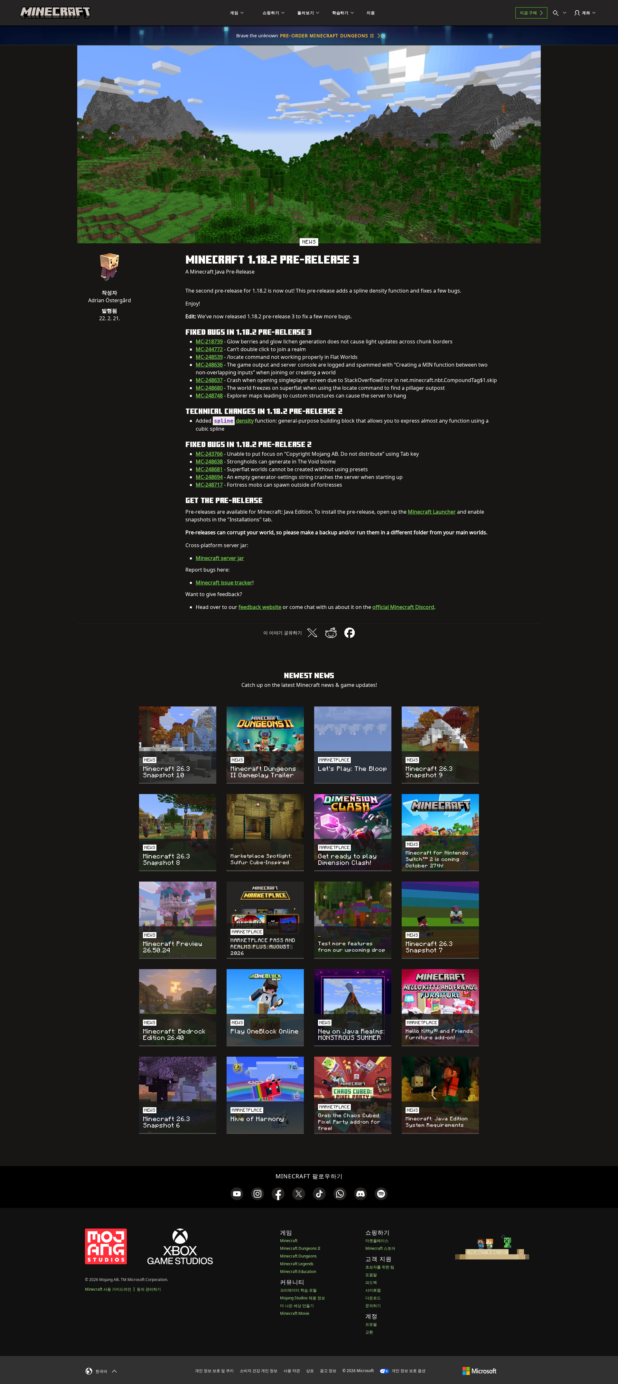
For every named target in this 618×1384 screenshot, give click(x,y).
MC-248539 (209, 356)
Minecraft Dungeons (298, 1256)
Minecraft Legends (297, 1264)
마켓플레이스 (377, 1240)
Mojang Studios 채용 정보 (302, 1298)
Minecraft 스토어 (380, 1248)
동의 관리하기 (149, 1289)
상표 (310, 1370)
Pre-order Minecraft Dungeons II (327, 36)
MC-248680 (209, 387)
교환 (369, 1332)
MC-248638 (209, 461)
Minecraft (288, 1240)
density (234, 420)
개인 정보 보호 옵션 (408, 1370)
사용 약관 (292, 1370)
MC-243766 (209, 453)
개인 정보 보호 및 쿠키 (214, 1370)
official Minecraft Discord (403, 607)
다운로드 (373, 1298)
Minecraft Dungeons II (300, 1248)
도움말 (371, 1274)
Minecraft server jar (220, 558)
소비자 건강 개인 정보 (258, 1370)
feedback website (260, 607)
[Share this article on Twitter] (312, 633)
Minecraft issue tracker (224, 582)
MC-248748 (209, 395)
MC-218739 (209, 341)
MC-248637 (209, 380)
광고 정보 (328, 1370)
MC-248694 (209, 477)
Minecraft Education (298, 1271)
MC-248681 (209, 469)
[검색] (561, 13)
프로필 (371, 1324)
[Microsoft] (479, 1370)
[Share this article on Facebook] (349, 633)
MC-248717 (209, 484)
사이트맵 (373, 1290)
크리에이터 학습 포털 (298, 1290)
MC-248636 (209, 364)
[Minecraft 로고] (55, 13)
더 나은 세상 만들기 (297, 1305)
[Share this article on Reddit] (331, 633)
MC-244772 (209, 349)
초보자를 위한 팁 (379, 1267)
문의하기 (373, 1305)
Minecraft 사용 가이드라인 (108, 1289)
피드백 (371, 1282)
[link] (236, 1193)
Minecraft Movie (294, 1313)
